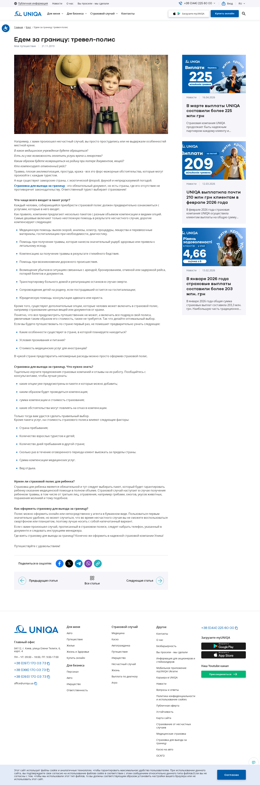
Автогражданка (121, 645)
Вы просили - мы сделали (93, 3)
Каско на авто (164, 749)
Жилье (71, 645)
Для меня (73, 627)
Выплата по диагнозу (125, 676)
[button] (214, 3)
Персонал (73, 671)
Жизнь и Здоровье (78, 651)
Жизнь (116, 670)
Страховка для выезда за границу (39, 186)
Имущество (74, 684)
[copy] (98, 563)
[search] (243, 13)
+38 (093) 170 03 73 (30, 676)
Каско (115, 639)
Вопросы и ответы (167, 690)
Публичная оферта (167, 705)
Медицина (118, 633)
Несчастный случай (124, 664)
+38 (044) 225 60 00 (217, 628)
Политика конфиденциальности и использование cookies (175, 697)
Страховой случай (125, 627)
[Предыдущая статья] (22, 581)
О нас (70, 3)
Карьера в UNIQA (167, 677)
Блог (28, 27)
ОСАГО (160, 755)
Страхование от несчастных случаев (173, 725)
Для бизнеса (75, 665)
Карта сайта (163, 718)
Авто (69, 633)
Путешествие (75, 639)
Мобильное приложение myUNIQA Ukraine (171, 669)
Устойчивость (164, 711)
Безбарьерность (166, 646)
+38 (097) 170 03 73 (30, 663)
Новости (57, 3)
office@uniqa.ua (23, 683)
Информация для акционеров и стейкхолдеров (175, 660)
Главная (18, 27)
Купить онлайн (76, 658)
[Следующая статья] (160, 581)
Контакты (162, 633)
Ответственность (77, 690)
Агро (114, 682)
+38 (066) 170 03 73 (30, 669)
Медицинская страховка (171, 733)
